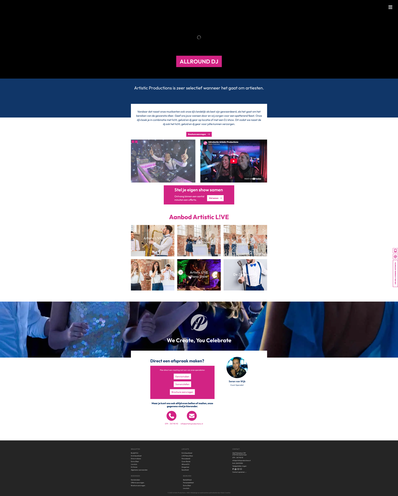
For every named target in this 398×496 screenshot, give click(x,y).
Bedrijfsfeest (187, 480)
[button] (390, 7)
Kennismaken (182, 376)
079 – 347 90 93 (171, 423)
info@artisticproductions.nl (192, 423)
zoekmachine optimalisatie (208, 493)
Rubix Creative (225, 493)
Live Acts (134, 464)
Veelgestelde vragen (239, 466)
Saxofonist (185, 470)
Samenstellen (182, 384)
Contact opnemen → (239, 472)
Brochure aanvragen (182, 392)
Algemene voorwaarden (139, 470)
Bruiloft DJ (134, 453)
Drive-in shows (136, 459)
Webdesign (194, 493)
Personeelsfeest (188, 483)
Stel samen (213, 198)
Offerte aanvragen (137, 483)
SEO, (188, 493)
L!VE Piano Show (187, 456)
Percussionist (186, 459)
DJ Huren (134, 467)
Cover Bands (186, 461)
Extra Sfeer (135, 461)
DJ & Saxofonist (136, 456)
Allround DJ (185, 464)
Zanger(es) (185, 467)
